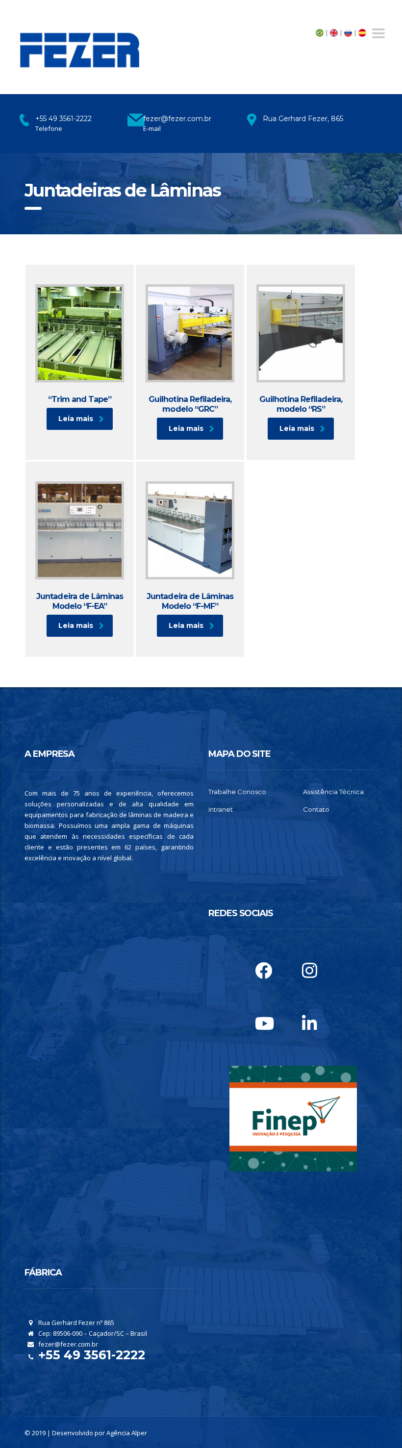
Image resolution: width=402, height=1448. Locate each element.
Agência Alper (126, 1432)
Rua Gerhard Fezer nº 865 (75, 1322)
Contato (316, 809)
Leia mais (75, 418)
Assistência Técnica (333, 792)
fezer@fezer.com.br (67, 1344)
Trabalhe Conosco (237, 792)
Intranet (220, 809)
